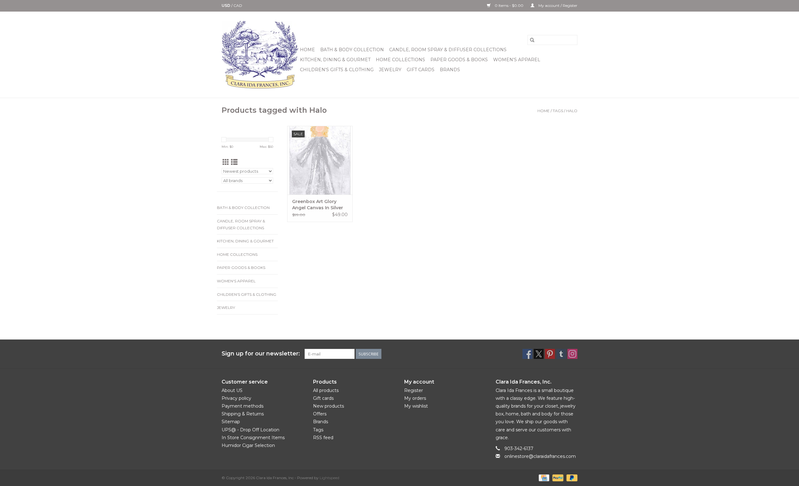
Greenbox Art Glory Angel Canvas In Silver (317, 205)
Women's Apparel (516, 59)
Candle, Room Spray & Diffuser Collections (448, 49)
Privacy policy (236, 398)
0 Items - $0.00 (509, 5)
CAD (237, 5)
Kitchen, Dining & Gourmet (335, 59)
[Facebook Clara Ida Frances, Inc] (527, 354)
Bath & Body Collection (352, 49)
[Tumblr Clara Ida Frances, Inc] (561, 354)
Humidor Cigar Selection (248, 445)
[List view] (234, 162)
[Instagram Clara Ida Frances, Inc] (572, 354)
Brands (450, 69)
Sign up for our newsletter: (261, 353)
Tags (558, 110)
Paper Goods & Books (459, 59)
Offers (319, 414)
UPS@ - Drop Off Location (250, 430)
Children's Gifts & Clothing (337, 69)
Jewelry (390, 69)
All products (326, 390)
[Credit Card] (543, 477)
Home (307, 49)
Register (413, 390)
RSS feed (323, 437)
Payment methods (242, 406)
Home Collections (400, 59)
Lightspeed (329, 477)
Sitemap (231, 421)
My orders (415, 398)
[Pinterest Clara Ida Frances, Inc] (550, 354)
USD (226, 5)
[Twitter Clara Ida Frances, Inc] (539, 354)
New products (328, 406)
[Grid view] (226, 162)
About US (232, 390)
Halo (571, 110)
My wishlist (416, 406)
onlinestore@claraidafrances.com (540, 456)
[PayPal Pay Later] (570, 477)
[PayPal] (557, 477)
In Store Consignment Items (253, 437)
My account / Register (557, 5)
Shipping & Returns (243, 414)
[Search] (532, 40)
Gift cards (420, 69)
